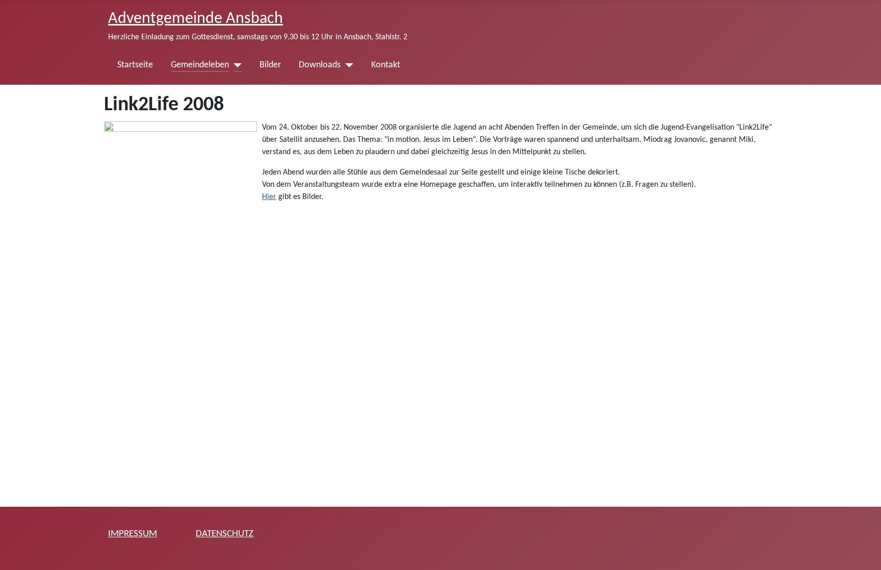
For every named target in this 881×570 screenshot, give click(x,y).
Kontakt (385, 65)
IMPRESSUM (132, 534)
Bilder (270, 65)
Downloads (320, 65)
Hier (269, 197)
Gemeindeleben (200, 65)
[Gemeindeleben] (235, 65)
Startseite (135, 65)
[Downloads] (347, 65)
